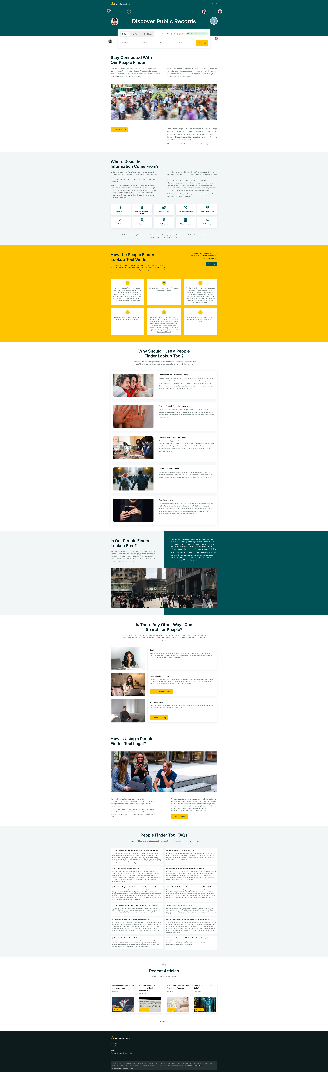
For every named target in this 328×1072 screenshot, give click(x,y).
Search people (120, 130)
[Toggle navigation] (215, 3)
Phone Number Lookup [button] (162, 691)
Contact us (118, 1046)
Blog (112, 1046)
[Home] (120, 3)
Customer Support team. (195, 1065)
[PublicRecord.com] (120, 1039)
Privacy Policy (127, 1053)
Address (149, 34)
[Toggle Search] (212, 3)
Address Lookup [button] (160, 718)
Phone (137, 34)
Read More (117, 1010)
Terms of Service (116, 1053)
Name (126, 34)
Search (212, 264)
